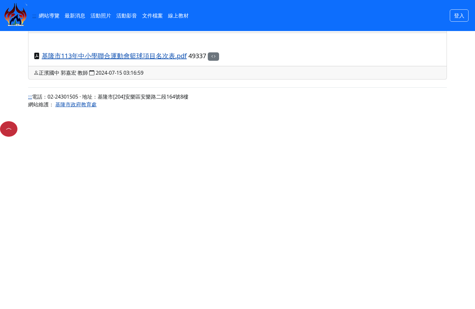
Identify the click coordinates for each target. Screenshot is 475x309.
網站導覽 (49, 15)
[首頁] (15, 13)
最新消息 (75, 15)
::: (34, 15)
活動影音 (126, 15)
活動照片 (100, 15)
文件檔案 (152, 15)
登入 (459, 15)
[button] (8, 129)
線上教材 (178, 15)
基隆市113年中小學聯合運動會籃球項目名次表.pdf (114, 55)
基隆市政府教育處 (76, 104)
